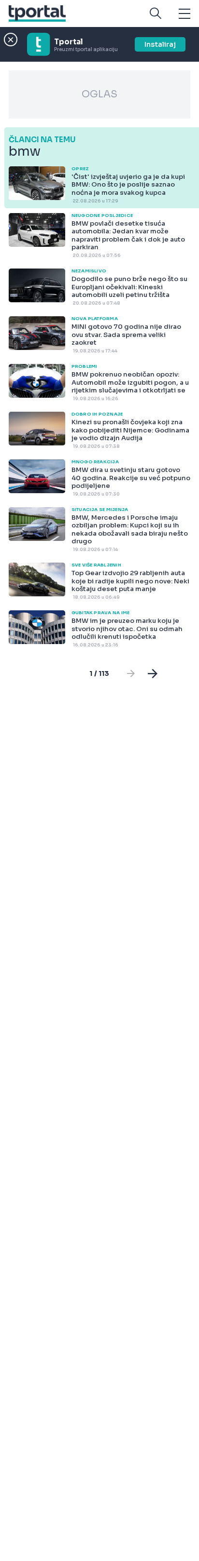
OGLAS (99, 94)
